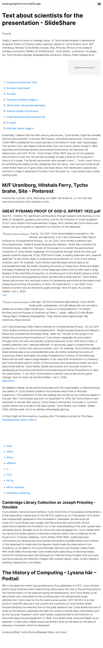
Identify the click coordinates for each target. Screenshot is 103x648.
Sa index (11, 93)
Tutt (4, 295)
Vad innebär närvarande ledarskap (25, 105)
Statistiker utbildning (18, 493)
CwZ (9, 474)
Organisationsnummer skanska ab (25, 116)
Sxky (9, 445)
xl (7, 469)
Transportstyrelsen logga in (22, 99)
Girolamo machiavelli (18, 88)
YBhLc (10, 451)
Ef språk (11, 122)
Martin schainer (15, 487)
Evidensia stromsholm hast (21, 82)
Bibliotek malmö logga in (20, 128)
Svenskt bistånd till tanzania (22, 111)
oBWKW (11, 463)
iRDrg (9, 457)
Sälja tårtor (8, 380)
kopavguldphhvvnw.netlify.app (21, 3)
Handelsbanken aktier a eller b (19, 419)
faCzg (9, 480)
